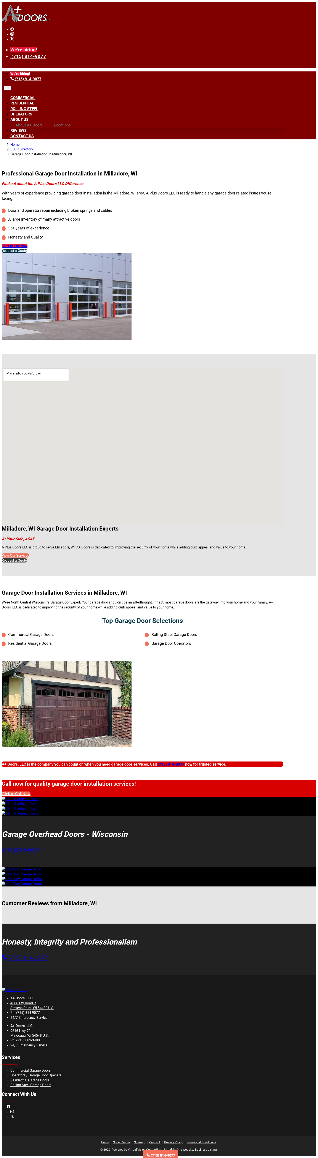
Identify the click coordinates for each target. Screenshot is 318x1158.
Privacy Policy (173, 1142)
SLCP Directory (21, 149)
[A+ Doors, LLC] (26, 21)
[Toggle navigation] (7, 88)
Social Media (121, 1142)
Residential (22, 103)
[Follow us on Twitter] (12, 39)
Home (14, 144)
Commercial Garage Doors (30, 1070)
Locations (62, 125)
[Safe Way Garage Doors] (22, 869)
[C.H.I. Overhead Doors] (20, 799)
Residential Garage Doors (29, 1080)
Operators (21, 114)
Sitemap (139, 1142)
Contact (154, 1142)
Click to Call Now (14, 246)
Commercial (22, 97)
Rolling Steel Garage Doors (30, 1085)
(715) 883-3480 (28, 1040)
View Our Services (15, 555)
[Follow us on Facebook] (12, 30)
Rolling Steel (24, 108)
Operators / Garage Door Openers (35, 1075)
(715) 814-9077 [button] (21, 850)
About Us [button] (19, 119)
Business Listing (206, 1149)
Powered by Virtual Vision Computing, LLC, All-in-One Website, (152, 1149)
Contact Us (22, 136)
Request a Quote (14, 251)
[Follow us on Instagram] (12, 34)
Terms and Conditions (201, 1142)
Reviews (18, 130)
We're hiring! (23, 49)
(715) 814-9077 (28, 56)
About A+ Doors (29, 125)
